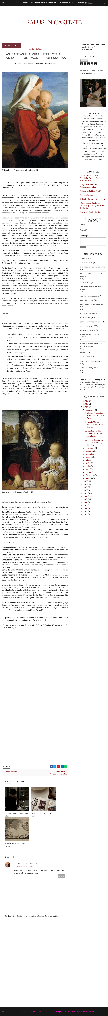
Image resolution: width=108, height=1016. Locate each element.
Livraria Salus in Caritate (91, 212)
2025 (85, 404)
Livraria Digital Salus (87, 330)
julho (88, 460)
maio (88, 466)
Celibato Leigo (85, 283)
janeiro (89, 478)
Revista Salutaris (87, 195)
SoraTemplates (34, 1011)
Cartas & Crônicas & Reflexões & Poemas (91, 275)
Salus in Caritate (54, 22)
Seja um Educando (11, 45)
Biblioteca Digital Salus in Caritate (92, 267)
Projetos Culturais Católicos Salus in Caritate (75, 1011)
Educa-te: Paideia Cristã (90, 191)
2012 (85, 514)
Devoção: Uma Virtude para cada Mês (91, 305)
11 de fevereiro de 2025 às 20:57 (23, 866)
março (89, 472)
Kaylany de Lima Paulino (25, 863)
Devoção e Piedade (86, 300)
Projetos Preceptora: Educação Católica (39, 3)
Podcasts (83, 353)
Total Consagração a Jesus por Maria (91, 369)
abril (88, 469)
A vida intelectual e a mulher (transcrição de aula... (94, 442)
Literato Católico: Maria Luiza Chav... (16, 814)
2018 (85, 496)
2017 (85, 499)
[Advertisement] (51, 938)
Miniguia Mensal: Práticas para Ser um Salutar (95, 424)
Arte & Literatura (86, 263)
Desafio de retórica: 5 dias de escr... (42, 814)
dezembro (90, 410)
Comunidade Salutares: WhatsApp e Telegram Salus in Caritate (92, 205)
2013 (85, 511)
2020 (86, 490)
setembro (90, 454)
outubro (89, 451)
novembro (90, 448)
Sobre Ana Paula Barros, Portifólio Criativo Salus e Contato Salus (91, 178)
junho (88, 463)
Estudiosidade (85, 318)
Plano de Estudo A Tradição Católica (90, 335)
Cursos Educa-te (66, 3)
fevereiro (90, 475)
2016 (85, 502)
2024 (86, 407)
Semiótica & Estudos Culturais (91, 361)
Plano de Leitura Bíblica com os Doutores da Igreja (91, 345)
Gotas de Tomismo (87, 326)
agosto (89, 457)
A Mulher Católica (35, 49)
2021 (85, 487)
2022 (86, 484)
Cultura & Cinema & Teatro (89, 296)
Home (17, 3)
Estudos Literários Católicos (90, 322)
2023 (85, 481)
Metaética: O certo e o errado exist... (16, 845)
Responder (61, 876)
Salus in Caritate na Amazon (92, 199)
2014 (85, 508)
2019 (85, 493)
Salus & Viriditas (86, 357)
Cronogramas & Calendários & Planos (91, 288)
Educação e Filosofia (87, 314)
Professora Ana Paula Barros (25, 63)
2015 (85, 505)
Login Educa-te (83, 3)
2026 (86, 401)
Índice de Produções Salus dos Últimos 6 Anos (94, 415)
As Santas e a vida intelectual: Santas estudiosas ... (94, 433)
